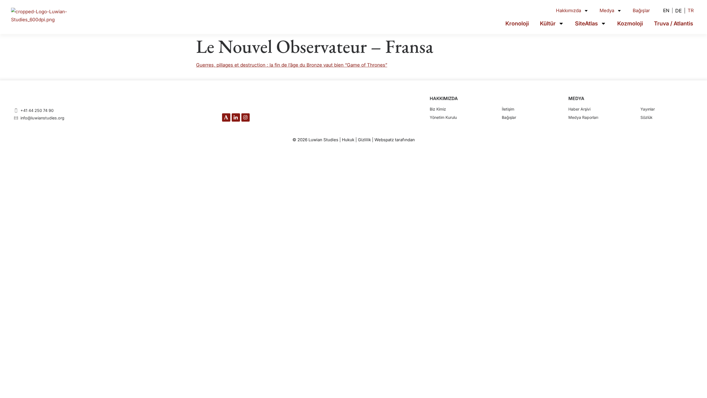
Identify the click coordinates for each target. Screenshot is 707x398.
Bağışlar (641, 10)
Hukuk (348, 139)
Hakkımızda (568, 10)
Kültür (548, 23)
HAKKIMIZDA (444, 98)
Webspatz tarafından (394, 139)
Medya (607, 10)
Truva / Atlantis (673, 23)
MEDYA (576, 98)
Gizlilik (364, 139)
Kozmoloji (630, 23)
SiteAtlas (586, 23)
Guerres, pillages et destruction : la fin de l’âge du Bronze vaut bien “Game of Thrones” (291, 65)
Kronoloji (517, 23)
